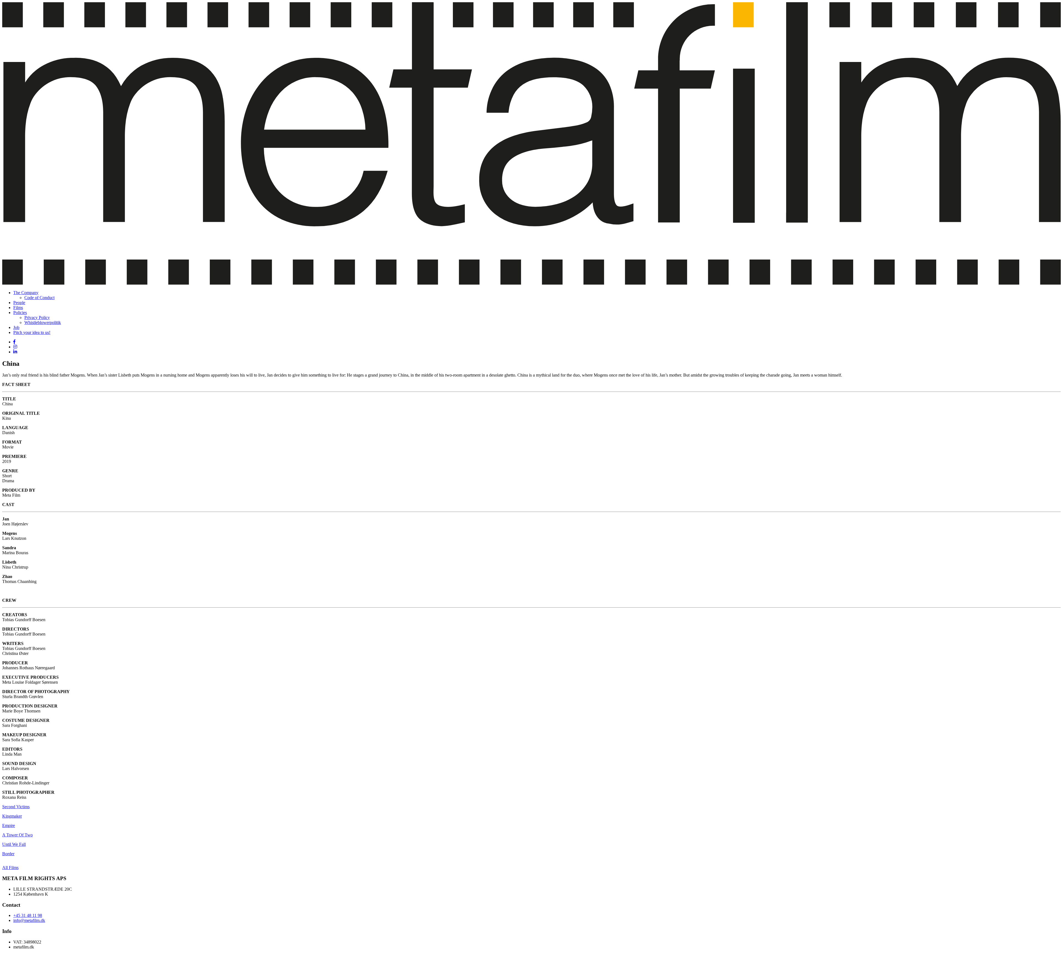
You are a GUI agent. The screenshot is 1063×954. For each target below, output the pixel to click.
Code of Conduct (39, 297)
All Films (10, 867)
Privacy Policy (37, 317)
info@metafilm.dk (29, 920)
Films (18, 307)
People (19, 302)
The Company (25, 292)
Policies (20, 312)
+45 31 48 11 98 (27, 915)
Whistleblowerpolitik (42, 322)
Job (16, 327)
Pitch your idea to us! (31, 332)
